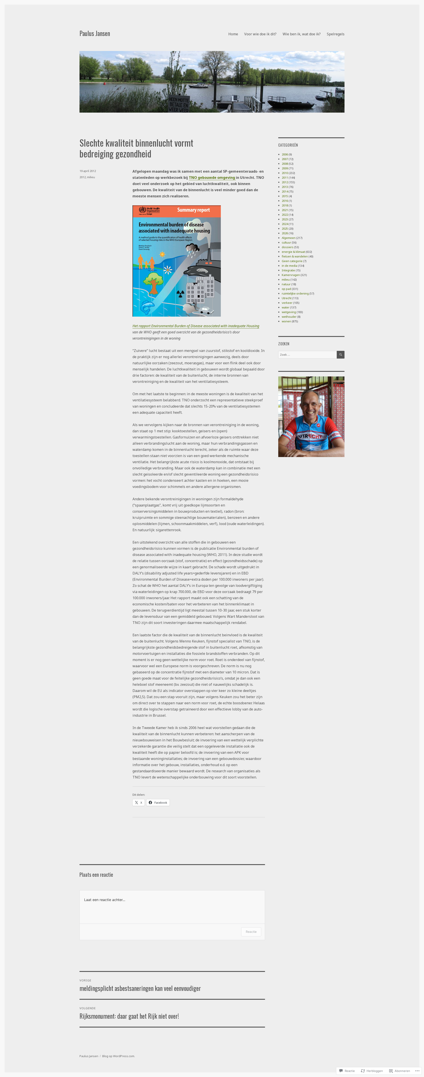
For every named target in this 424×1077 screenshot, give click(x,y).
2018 (285, 205)
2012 (83, 177)
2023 (285, 219)
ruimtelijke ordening (295, 293)
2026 (285, 233)
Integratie (288, 270)
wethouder (289, 317)
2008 (285, 164)
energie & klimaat (293, 252)
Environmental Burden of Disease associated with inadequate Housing (205, 325)
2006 (285, 154)
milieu (91, 177)
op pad (286, 289)
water (285, 307)
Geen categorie (292, 261)
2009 (285, 168)
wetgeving (289, 312)
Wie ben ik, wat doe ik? (302, 34)
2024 (285, 224)
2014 (285, 191)
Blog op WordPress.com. (118, 1056)
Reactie (251, 931)
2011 (285, 178)
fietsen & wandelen (295, 256)
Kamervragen (291, 275)
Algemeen (288, 238)
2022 (285, 215)
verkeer (287, 303)
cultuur (286, 242)
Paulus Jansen (95, 33)
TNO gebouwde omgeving (212, 177)
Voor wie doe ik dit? (260, 34)
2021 (285, 210)
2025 (285, 229)
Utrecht (287, 298)
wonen (286, 321)
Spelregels (335, 34)
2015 (285, 196)
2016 (285, 201)
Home (233, 34)
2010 (285, 173)
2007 (285, 159)
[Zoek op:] (307, 355)
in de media (289, 266)
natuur (286, 284)
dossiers (287, 247)
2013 (285, 187)
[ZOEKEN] (340, 355)
